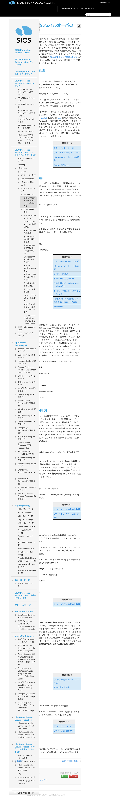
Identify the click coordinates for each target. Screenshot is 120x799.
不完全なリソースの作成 (30, 231)
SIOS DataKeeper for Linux (27, 328)
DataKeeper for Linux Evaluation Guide (27, 616)
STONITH (58, 306)
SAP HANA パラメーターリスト (26, 565)
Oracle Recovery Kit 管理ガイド (26, 422)
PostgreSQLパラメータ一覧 (26, 531)
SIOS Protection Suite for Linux (23, 51)
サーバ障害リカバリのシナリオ (67, 152)
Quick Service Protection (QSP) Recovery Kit (25, 445)
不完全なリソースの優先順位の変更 (30, 239)
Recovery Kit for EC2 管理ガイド (27, 362)
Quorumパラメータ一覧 (26, 537)
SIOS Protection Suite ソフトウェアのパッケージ (26, 92)
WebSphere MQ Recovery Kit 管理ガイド (26, 403)
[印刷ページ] (79, 26)
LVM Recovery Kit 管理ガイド (27, 377)
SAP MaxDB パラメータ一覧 (27, 571)
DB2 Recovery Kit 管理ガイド (26, 356)
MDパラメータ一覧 (25, 516)
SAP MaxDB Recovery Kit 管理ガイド (26, 481)
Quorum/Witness (61, 165)
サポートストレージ (23, 605)
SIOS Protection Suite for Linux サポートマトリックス (25, 595)
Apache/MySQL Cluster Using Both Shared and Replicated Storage (26, 706)
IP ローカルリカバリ (62, 687)
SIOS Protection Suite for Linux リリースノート (25, 62)
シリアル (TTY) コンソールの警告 (30, 298)
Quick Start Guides (24, 636)
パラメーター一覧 (22, 505)
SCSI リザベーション (62, 726)
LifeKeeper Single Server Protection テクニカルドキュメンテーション (25, 748)
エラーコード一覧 (22, 580)
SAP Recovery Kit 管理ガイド (27, 465)
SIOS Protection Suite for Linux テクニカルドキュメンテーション (25, 152)
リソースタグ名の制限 (29, 290)
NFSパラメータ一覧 (26, 523)
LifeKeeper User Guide (27, 183)
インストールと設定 (28, 175)
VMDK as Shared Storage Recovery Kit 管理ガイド (27, 496)
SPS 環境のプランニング (26, 99)
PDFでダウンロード (25, 792)
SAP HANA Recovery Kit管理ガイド (27, 472)
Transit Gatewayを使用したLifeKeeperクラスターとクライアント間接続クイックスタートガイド (26, 659)
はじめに (24, 172)
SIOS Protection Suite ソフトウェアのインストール (26, 113)
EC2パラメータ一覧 (26, 509)
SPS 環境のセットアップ (26, 105)
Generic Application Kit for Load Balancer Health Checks (27, 370)
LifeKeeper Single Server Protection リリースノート (26, 726)
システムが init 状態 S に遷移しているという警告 (29, 308)
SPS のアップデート (26, 132)
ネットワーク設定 (61, 274)
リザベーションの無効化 (64, 731)
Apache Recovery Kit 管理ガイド (27, 350)
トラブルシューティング (28, 189)
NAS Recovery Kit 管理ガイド (27, 410)
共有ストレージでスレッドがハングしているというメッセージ (30, 320)
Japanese (103, 2)
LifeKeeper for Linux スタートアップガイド (25, 72)
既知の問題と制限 (29, 210)
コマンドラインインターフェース (26, 334)
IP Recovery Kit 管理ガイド (27, 383)
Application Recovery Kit (21, 343)
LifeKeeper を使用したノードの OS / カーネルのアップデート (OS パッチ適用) (26, 139)
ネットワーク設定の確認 (64, 278)
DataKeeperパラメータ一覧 (26, 553)
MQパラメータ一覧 (25, 520)
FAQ (20, 774)
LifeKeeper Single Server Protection (23, 718)
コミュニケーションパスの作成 (66, 261)
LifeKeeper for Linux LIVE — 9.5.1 (77, 8)
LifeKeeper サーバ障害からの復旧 (29, 259)
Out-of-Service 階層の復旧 (30, 284)
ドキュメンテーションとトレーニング (26, 756)
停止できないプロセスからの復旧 (30, 268)
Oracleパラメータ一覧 (26, 527)
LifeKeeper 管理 (27, 179)
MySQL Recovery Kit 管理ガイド (27, 389)
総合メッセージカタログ (26, 584)
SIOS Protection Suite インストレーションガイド (25, 83)
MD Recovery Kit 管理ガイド (26, 395)
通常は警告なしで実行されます (64, 57)
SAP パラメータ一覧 (26, 548)
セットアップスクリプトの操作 (26, 120)
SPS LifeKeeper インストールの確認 (26, 126)
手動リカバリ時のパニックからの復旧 (30, 277)
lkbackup (21, 165)
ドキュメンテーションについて (26, 159)
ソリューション (29, 194)
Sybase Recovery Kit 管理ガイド (27, 488)
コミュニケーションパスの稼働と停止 (30, 224)
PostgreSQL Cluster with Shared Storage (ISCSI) (26, 696)
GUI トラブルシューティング (30, 216)
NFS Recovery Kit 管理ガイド (27, 416)
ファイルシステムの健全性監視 (67, 509)
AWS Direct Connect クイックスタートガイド (26, 640)
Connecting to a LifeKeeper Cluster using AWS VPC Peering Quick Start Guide (26, 673)
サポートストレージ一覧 (64, 148)
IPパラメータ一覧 (25, 513)
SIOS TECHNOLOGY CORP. (36, 2)
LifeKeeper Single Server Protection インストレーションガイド (26, 734)
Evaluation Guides (24, 611)
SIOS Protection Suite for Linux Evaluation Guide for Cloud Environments (26, 625)
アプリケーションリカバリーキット (26, 782)
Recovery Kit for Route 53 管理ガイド (26, 452)
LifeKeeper (22, 168)
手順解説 (19, 761)
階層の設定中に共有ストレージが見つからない (30, 249)
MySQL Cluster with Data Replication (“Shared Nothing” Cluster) (26, 686)
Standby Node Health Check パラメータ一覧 (27, 559)
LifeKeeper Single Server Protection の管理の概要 (26, 767)
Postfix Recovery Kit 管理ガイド (26, 437)
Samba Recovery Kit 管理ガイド (26, 458)
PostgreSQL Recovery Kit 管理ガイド (26, 430)
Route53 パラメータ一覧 (27, 543)
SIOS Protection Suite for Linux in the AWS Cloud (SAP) (26, 648)
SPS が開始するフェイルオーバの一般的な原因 (30, 202)
